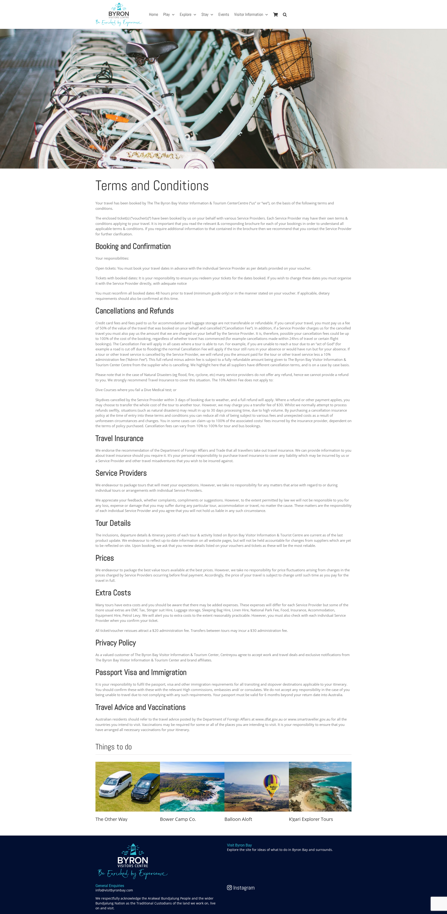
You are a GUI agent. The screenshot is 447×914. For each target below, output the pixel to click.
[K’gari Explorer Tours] (324, 764)
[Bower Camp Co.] (195, 764)
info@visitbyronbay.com (114, 890)
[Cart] (275, 14)
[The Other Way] (130, 764)
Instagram (243, 887)
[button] (285, 14)
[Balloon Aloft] (259, 764)
